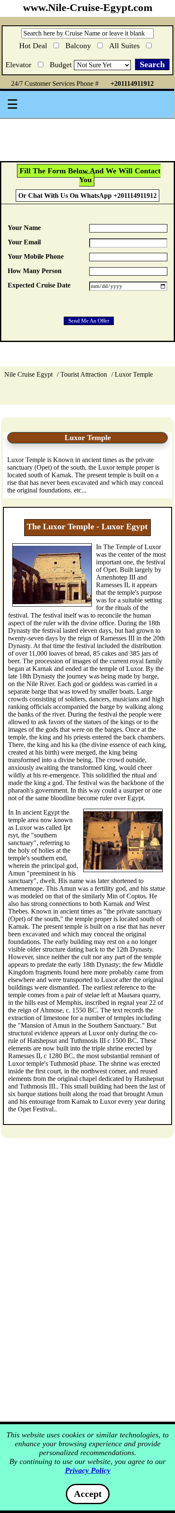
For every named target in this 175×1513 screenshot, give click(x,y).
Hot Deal (34, 45)
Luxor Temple (134, 374)
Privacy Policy (87, 1470)
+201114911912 (132, 83)
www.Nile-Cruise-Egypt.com (87, 7)
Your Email (24, 242)
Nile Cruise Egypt (28, 374)
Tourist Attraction (83, 374)
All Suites (125, 44)
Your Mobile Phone (36, 256)
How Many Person (35, 270)
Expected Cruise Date (39, 285)
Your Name (24, 227)
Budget (62, 64)
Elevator (20, 63)
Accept (88, 1493)
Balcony (79, 44)
